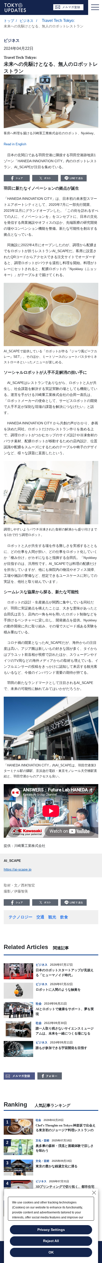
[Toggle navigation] (95, 7)
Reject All (51, 1241)
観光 (52, 917)
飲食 (64, 917)
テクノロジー (20, 917)
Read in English (15, 144)
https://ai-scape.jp (17, 869)
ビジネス (27, 21)
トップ (9, 21)
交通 (40, 917)
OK (51, 1252)
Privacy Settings (51, 1230)
